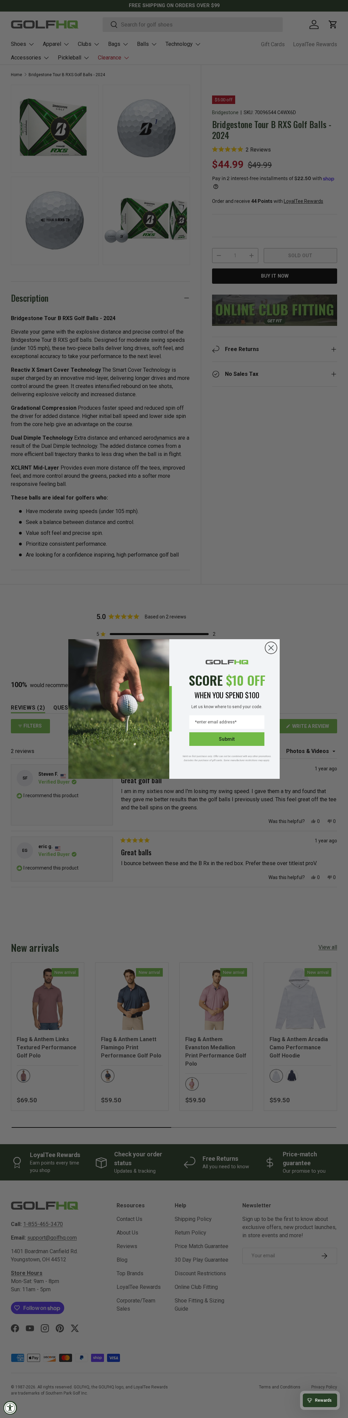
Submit (227, 739)
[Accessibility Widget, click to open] (10, 1408)
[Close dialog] (271, 648)
